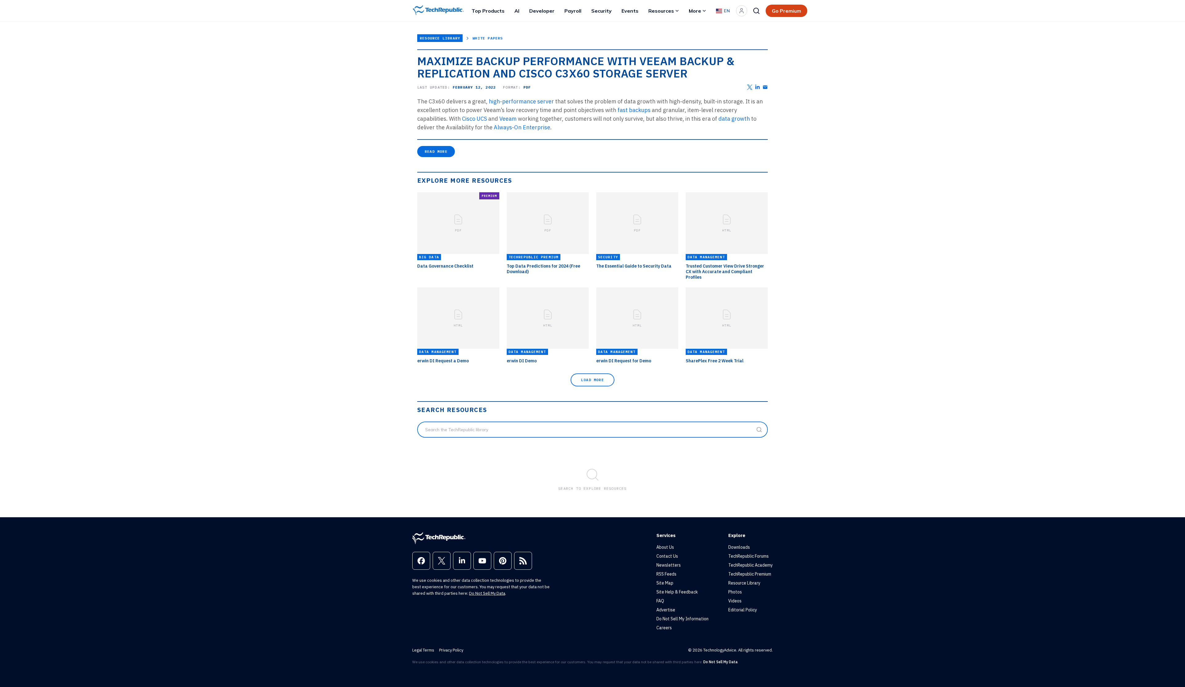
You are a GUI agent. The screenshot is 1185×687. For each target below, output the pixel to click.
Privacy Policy (451, 650)
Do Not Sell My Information (682, 619)
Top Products (488, 11)
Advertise (665, 610)
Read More (436, 151)
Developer (542, 11)
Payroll (572, 11)
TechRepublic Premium (749, 574)
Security (601, 11)
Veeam (508, 118)
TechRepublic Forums (748, 556)
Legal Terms (423, 650)
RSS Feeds (666, 574)
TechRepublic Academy (750, 565)
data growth (734, 118)
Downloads (739, 547)
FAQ (660, 601)
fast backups (634, 110)
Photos (735, 592)
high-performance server (522, 101)
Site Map (664, 583)
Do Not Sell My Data (487, 593)
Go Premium (786, 11)
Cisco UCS (474, 118)
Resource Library (440, 38)
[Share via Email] (765, 87)
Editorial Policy (742, 610)
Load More (592, 379)
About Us (665, 547)
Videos (735, 601)
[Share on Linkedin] (757, 87)
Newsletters (668, 565)
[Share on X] (749, 87)
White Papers (487, 38)
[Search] (756, 10)
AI (516, 11)
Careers (664, 628)
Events (630, 11)
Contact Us (667, 556)
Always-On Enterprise (522, 127)
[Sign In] (741, 10)
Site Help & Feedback (677, 592)
